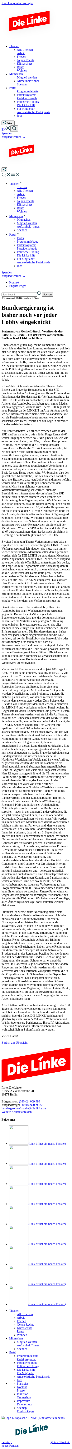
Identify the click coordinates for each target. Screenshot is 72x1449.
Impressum (23, 1401)
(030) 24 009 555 (32, 1105)
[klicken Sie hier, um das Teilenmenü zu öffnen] (4, 169)
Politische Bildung (28, 1366)
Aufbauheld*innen (28, 1345)
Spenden (22, 1348)
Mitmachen (16, 1338)
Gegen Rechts (25, 1324)
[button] (8, 129)
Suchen (47, 294)
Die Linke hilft (26, 1369)
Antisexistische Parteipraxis (33, 1376)
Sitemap (22, 1407)
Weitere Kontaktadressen (17, 1111)
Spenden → (9, 133)
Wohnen (22, 1335)
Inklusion (22, 1394)
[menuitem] (16, 183)
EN (4, 129)
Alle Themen (25, 1314)
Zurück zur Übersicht (14, 1042)
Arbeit (21, 1317)
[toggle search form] (14, 128)
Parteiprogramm (26, 1359)
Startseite (22, 1383)
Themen (14, 1310)
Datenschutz (24, 1404)
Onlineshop (24, 1397)
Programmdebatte (27, 1355)
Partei (12, 1352)
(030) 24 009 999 (29, 1101)
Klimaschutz (24, 1328)
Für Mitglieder (25, 1373)
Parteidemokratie (27, 1362)
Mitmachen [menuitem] (16, 74)
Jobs (19, 1380)
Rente (20, 1331)
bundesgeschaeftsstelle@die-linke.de (24, 1108)
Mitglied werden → (13, 136)
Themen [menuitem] (14, 46)
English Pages (17, 286)
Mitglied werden (27, 1342)
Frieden (21, 1321)
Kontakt (14, 282)
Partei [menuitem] (12, 87)
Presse (21, 1390)
